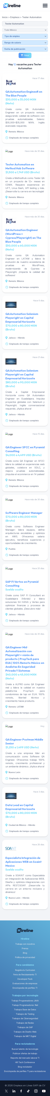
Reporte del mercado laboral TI (25, 1058)
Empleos (14, 17)
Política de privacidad (25, 957)
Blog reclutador (25, 1067)
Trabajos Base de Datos (25, 1009)
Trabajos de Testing (25, 1014)
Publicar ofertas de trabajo (25, 1053)
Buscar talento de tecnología (25, 1049)
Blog (25, 953)
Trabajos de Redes (25, 1023)
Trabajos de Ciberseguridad (25, 1018)
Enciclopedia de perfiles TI (25, 988)
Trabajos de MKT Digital (25, 1036)
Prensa (25, 948)
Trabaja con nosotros (25, 944)
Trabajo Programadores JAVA (25, 1000)
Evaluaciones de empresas (25, 983)
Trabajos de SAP (25, 1027)
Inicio (5, 17)
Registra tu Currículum (25, 970)
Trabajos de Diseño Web (25, 1032)
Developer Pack (25, 979)
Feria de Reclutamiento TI (25, 974)
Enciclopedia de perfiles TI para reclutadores (25, 1071)
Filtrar (26, 55)
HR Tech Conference (25, 1062)
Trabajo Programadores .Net (25, 1005)
